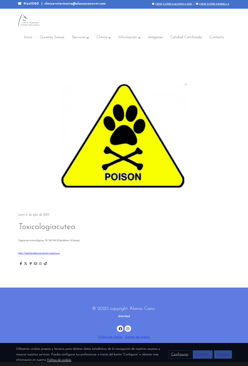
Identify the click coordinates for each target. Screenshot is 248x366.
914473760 (31, 3)
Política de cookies (110, 337)
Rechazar (202, 354)
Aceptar (223, 354)
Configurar (180, 354)
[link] (29, 20)
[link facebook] (120, 328)
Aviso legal (124, 315)
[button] (80, 37)
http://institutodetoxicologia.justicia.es (39, 253)
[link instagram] (128, 328)
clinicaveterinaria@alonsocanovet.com (75, 3)
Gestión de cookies (137, 337)
